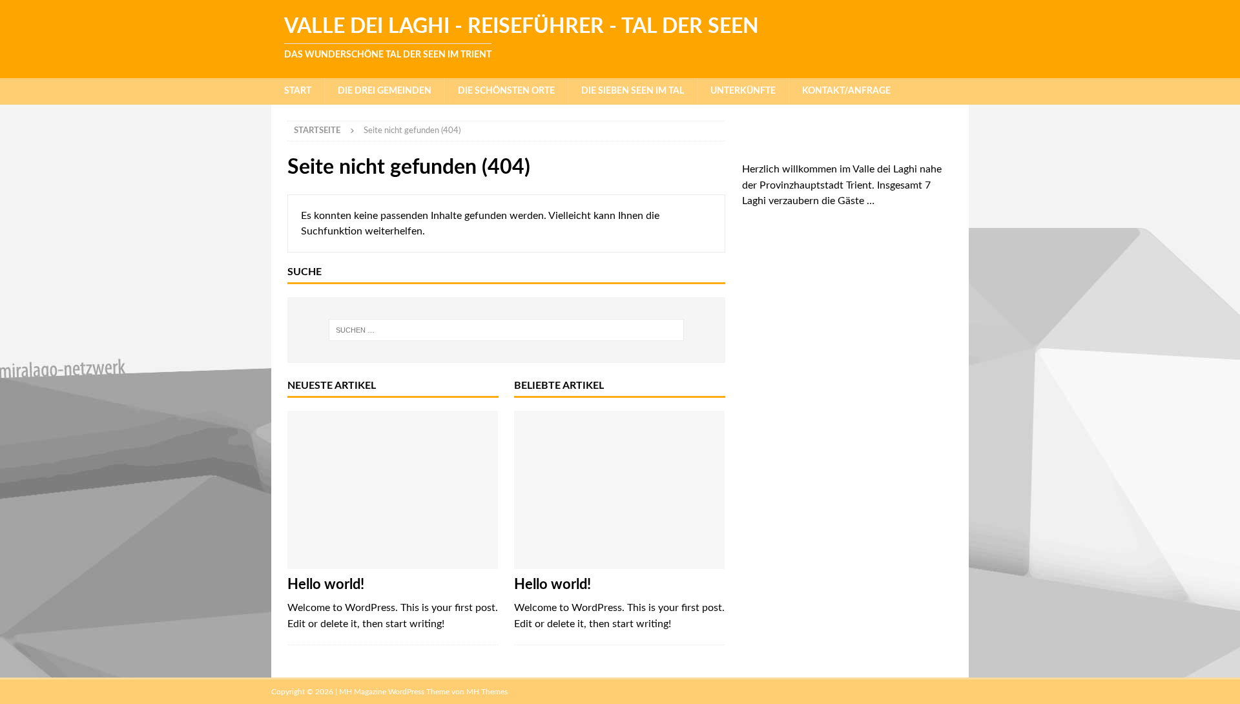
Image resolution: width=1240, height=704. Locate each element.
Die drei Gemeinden (384, 91)
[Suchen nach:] (506, 330)
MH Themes (487, 692)
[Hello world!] (393, 490)
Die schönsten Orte (506, 91)
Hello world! (325, 584)
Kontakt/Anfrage (846, 91)
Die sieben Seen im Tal (632, 91)
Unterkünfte (743, 91)
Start (297, 91)
